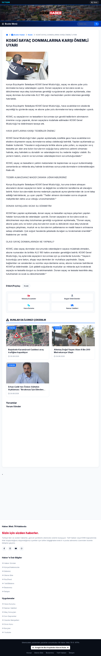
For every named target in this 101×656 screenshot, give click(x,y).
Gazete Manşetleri (11, 620)
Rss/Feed (8, 579)
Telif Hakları (61, 653)
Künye (29, 653)
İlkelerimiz (8, 587)
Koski (30, 35)
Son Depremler (10, 616)
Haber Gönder (10, 563)
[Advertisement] (50, 494)
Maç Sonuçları (10, 612)
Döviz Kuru (8, 624)
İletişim (6, 2)
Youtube (7, 632)
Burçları (7, 628)
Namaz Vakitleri (10, 608)
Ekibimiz (7, 571)
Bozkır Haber (19, 35)
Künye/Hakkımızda (11, 567)
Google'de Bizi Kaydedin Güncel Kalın (50, 648)
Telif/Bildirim (9, 583)
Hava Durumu (9, 604)
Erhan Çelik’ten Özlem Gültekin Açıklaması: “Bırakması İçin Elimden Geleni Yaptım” (25, 390)
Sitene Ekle (8, 575)
